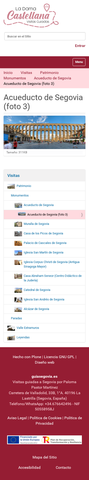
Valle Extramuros (28, 328)
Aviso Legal (17, 418)
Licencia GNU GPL (59, 357)
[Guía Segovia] (31, 15)
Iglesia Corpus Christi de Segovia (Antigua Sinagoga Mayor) (52, 264)
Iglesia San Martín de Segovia (43, 252)
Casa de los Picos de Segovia (43, 233)
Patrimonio (49, 72)
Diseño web (44, 362)
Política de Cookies (45, 418)
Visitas (26, 72)
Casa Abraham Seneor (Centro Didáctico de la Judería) (53, 278)
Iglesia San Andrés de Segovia (44, 299)
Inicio (8, 72)
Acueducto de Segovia (52, 78)
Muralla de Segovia (36, 224)
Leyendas (23, 337)
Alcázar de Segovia (36, 309)
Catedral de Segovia (37, 290)
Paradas (16, 318)
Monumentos (15, 78)
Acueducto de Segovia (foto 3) (47, 214)
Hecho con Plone (27, 357)
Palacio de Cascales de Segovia (45, 243)
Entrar (80, 45)
